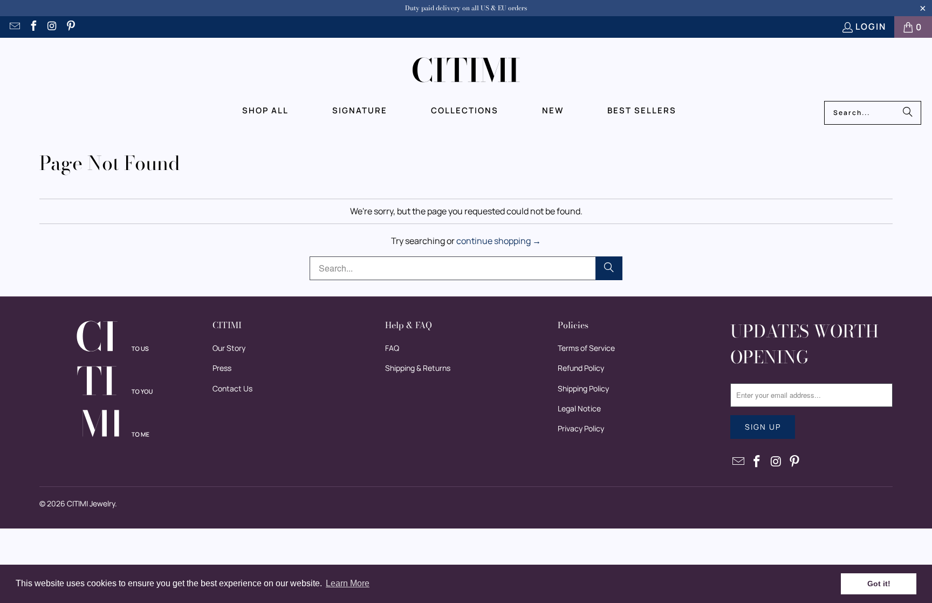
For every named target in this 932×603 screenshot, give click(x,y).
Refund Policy (581, 368)
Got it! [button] (878, 583)
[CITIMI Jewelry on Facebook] (33, 27)
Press (222, 368)
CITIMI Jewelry (91, 503)
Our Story (229, 348)
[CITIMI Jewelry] (466, 72)
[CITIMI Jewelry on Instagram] (52, 27)
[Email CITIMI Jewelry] (14, 27)
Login (870, 26)
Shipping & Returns (417, 368)
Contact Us (232, 388)
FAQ (392, 348)
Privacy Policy (581, 428)
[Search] (907, 113)
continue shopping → (498, 241)
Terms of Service (586, 348)
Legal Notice (579, 408)
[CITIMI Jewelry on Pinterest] (71, 27)
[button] (265, 110)
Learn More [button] (347, 583)
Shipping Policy (583, 388)
